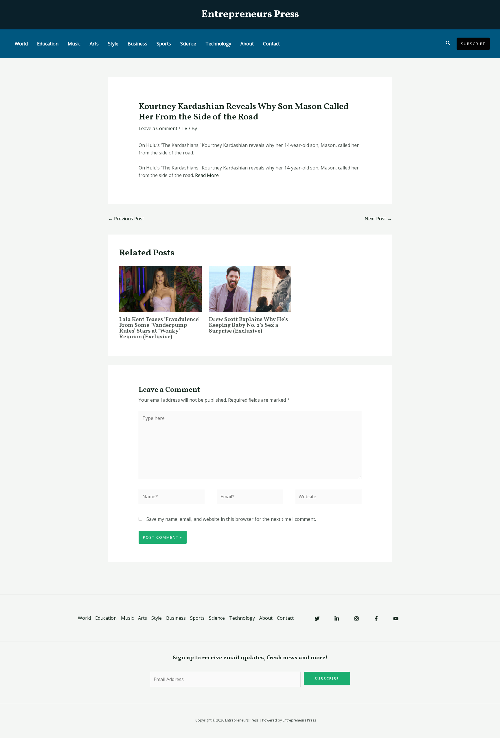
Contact (271, 43)
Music (74, 43)
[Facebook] (376, 618)
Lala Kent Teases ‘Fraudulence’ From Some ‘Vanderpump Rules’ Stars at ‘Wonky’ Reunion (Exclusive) (159, 328)
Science (188, 43)
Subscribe (327, 678)
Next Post (378, 218)
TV (184, 128)
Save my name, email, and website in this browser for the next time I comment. (231, 519)
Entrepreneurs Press (250, 14)
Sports (164, 43)
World (21, 43)
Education (47, 43)
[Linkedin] (336, 618)
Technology (218, 43)
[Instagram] (356, 618)
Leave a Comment (158, 128)
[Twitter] (317, 618)
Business (137, 43)
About (247, 43)
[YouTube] (395, 618)
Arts (94, 43)
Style (113, 43)
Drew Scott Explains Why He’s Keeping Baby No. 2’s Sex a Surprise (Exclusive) (248, 325)
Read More (207, 175)
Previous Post (126, 218)
